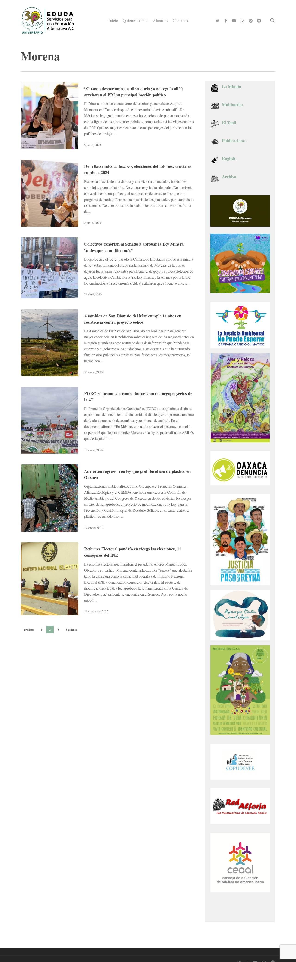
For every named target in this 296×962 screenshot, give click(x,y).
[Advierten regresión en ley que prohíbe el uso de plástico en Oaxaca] (49, 498)
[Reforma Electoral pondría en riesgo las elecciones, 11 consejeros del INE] (49, 578)
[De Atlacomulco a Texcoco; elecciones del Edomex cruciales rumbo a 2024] (49, 193)
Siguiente (71, 630)
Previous (29, 630)
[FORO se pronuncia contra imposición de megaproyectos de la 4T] (49, 420)
